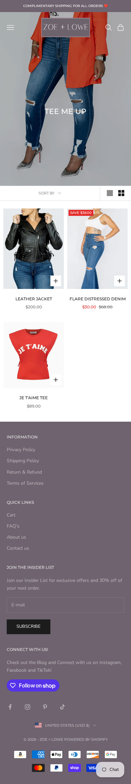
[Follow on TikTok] (62, 707)
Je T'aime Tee (33, 397)
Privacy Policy (21, 449)
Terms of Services (25, 483)
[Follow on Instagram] (27, 707)
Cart (11, 515)
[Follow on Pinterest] (45, 707)
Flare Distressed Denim (98, 298)
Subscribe (28, 626)
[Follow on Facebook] (10, 707)
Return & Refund (24, 472)
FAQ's (13, 526)
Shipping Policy (23, 461)
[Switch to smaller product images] (121, 193)
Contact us (18, 548)
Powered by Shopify (86, 739)
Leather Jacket (33, 298)
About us (16, 537)
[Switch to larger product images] (110, 193)
